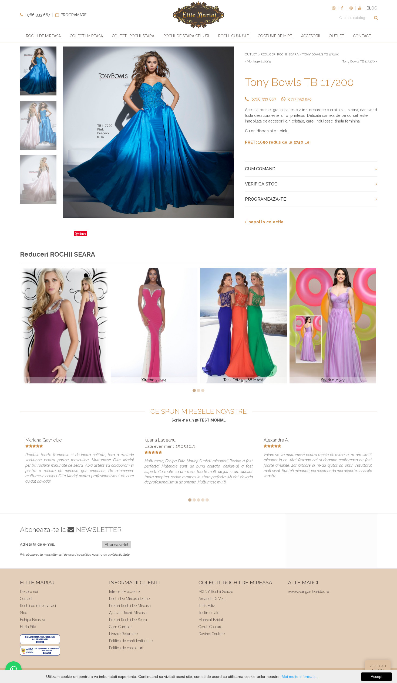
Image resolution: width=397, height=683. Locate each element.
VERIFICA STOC (261, 184)
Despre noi (29, 591)
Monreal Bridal (210, 620)
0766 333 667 (37, 15)
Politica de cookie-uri (126, 648)
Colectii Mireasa (86, 36)
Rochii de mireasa (43, 36)
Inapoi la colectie (265, 222)
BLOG (372, 8)
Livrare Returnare (123, 634)
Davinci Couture (211, 634)
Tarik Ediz (206, 606)
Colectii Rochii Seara (133, 36)
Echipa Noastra (32, 620)
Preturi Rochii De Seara (128, 620)
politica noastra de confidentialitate (105, 554)
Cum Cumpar (120, 627)
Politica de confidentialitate (131, 641)
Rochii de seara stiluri (186, 36)
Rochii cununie (233, 36)
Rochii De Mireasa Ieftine (129, 598)
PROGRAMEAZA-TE (265, 199)
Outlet (336, 36)
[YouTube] (359, 8)
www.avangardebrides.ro (308, 591)
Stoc (23, 613)
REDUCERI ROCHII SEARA (280, 54)
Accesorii (310, 36)
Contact (362, 36)
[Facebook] (342, 8)
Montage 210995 (258, 61)
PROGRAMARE (73, 15)
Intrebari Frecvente (124, 591)
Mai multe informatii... (300, 676)
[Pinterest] (351, 8)
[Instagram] (333, 8)
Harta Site (28, 627)
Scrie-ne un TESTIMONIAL (198, 420)
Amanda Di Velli (212, 598)
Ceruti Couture (210, 627)
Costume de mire (275, 36)
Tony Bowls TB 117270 (359, 61)
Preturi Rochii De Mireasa (130, 606)
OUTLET (251, 54)
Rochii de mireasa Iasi (38, 606)
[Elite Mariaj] (198, 14)
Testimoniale (208, 613)
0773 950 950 (300, 99)
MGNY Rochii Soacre (215, 591)
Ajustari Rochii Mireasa (128, 613)
